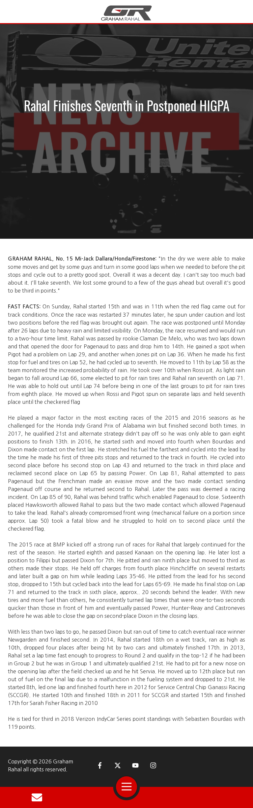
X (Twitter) (117, 765)
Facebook (100, 765)
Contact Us (37, 797)
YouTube (135, 765)
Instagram (153, 765)
